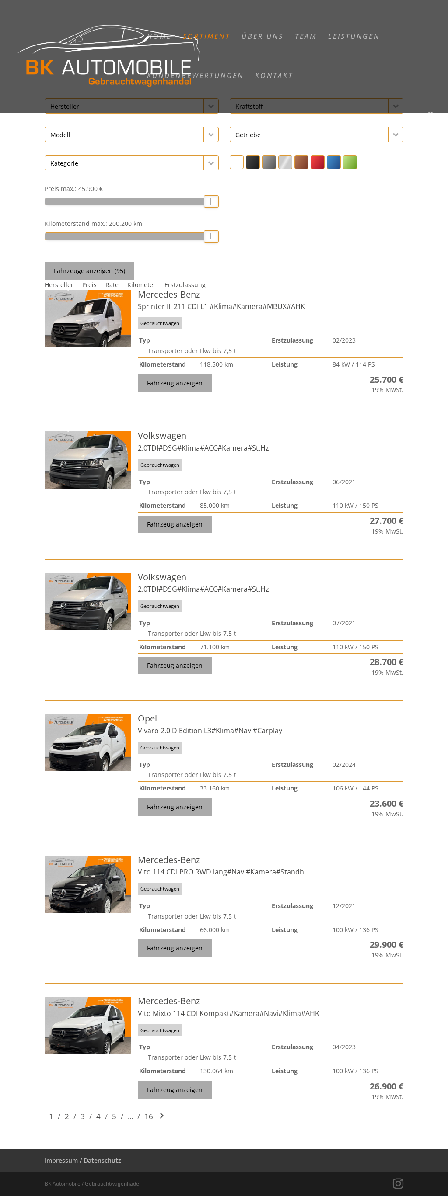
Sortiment (206, 37)
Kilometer (141, 285)
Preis (89, 285)
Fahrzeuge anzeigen (89, 271)
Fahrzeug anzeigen (175, 383)
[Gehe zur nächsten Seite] (162, 1116)
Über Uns (263, 37)
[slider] (211, 201)
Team (306, 37)
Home (159, 37)
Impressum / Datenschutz (83, 1160)
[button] (211, 134)
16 (148, 1116)
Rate (112, 285)
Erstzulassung (185, 285)
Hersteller (59, 285)
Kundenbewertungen (195, 76)
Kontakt (274, 76)
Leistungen (354, 37)
